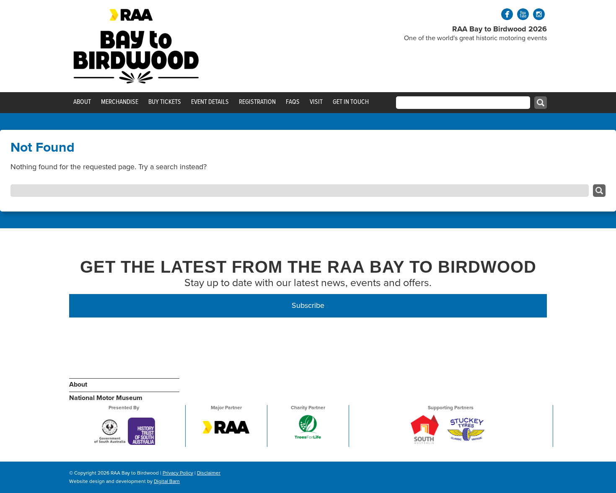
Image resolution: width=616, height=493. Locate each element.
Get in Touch (351, 102)
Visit (316, 102)
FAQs (293, 102)
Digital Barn (167, 481)
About (82, 102)
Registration (257, 102)
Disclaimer (208, 473)
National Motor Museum (105, 398)
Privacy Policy (178, 473)
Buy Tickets (164, 102)
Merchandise (119, 102)
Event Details (210, 102)
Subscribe (308, 305)
